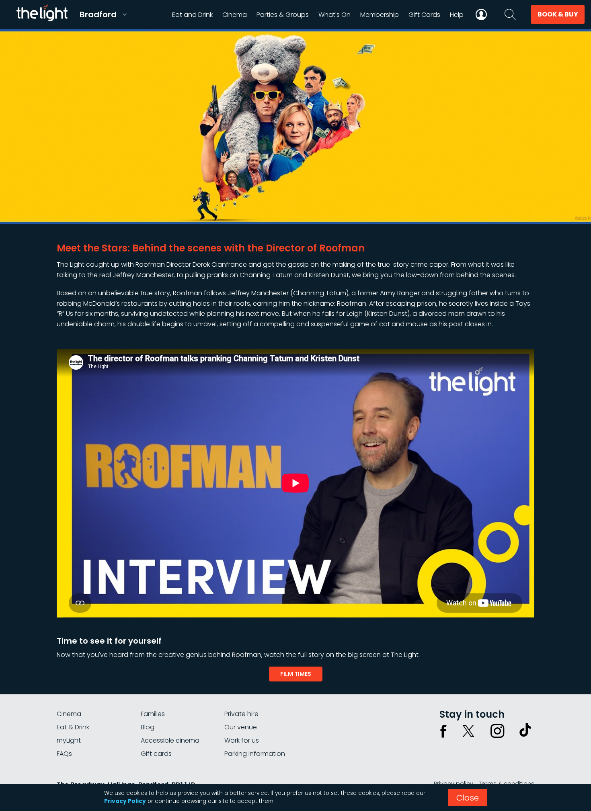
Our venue (240, 727)
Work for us (241, 740)
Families (153, 713)
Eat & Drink (73, 727)
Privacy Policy (125, 801)
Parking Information (254, 753)
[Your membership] (481, 14)
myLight (69, 740)
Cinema (69, 713)
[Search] (510, 14)
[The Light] (42, 14)
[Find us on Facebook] (443, 731)
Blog (147, 727)
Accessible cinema (170, 740)
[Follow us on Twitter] (468, 731)
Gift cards (156, 753)
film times (295, 674)
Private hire (241, 713)
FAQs (64, 753)
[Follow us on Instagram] (497, 731)
